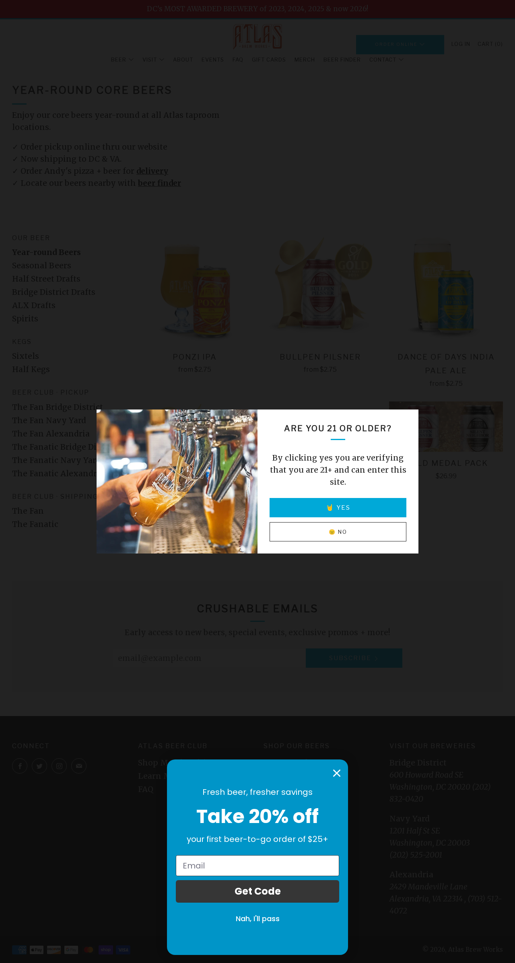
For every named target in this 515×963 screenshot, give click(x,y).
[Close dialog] (336, 773)
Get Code (258, 891)
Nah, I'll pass (258, 919)
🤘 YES (338, 507)
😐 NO (338, 532)
